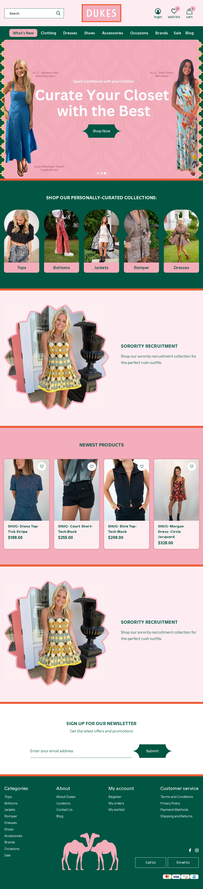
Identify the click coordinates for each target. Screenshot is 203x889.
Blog (59, 816)
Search (58, 13)
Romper (10, 816)
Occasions (11, 849)
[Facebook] (190, 850)
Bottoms (11, 803)
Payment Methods (174, 810)
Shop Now (101, 131)
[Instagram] (197, 850)
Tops (8, 797)
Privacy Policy (170, 803)
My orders (116, 803)
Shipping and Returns (176, 816)
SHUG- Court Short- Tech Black (75, 529)
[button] (98, 173)
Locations (63, 803)
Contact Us (64, 810)
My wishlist (116, 810)
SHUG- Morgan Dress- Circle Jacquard (171, 531)
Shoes (9, 829)
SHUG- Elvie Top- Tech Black (122, 529)
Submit (152, 751)
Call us (151, 862)
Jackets (9, 810)
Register (114, 797)
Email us (183, 862)
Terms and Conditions (176, 797)
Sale (7, 855)
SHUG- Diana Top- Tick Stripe (23, 529)
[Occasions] (56, 357)
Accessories (13, 836)
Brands (9, 842)
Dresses (10, 823)
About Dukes (66, 797)
